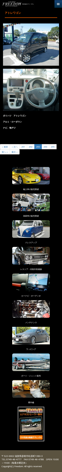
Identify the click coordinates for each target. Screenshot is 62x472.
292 (31, 146)
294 (45, 146)
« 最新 (5, 146)
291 (23, 146)
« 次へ (15, 146)
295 (53, 146)
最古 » (15, 151)
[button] (58, 4)
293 (38, 146)
